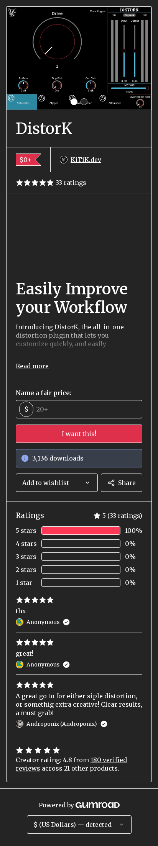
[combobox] (57, 483)
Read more (32, 366)
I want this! (79, 434)
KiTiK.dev (86, 159)
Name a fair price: (43, 393)
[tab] (74, 101)
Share (127, 483)
